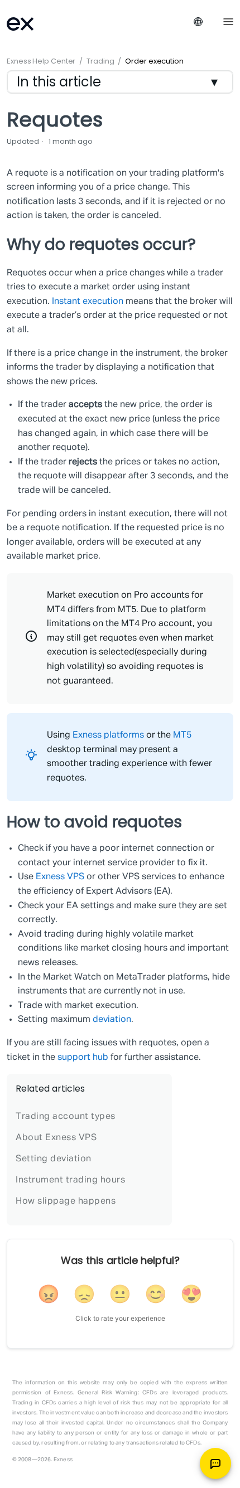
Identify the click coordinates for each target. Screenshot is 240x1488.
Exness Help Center (41, 61)
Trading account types (66, 1116)
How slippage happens (66, 1201)
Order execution (154, 61)
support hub (82, 1057)
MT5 (182, 735)
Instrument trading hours (70, 1180)
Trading (100, 61)
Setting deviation (54, 1159)
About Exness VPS (56, 1137)
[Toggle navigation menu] (228, 20)
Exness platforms (109, 735)
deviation (112, 1019)
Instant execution (87, 301)
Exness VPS (60, 877)
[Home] (35, 22)
